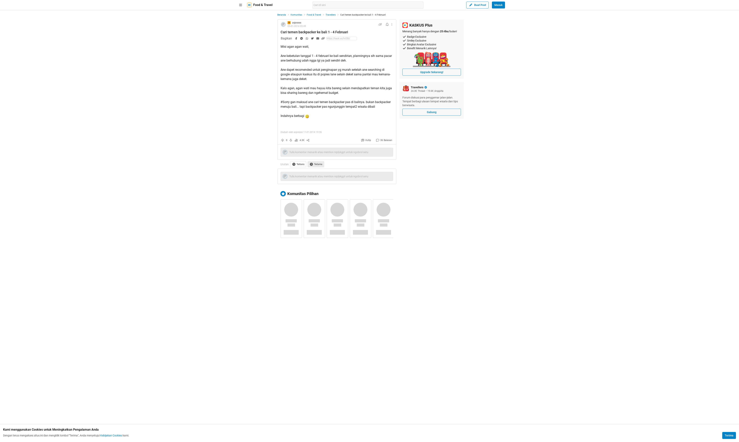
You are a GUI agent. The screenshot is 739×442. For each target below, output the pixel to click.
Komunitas (296, 14)
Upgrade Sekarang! (431, 72)
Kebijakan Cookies (111, 435)
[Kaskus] (249, 5)
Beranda (281, 14)
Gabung (431, 112)
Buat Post (480, 5)
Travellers (331, 14)
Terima (729, 435)
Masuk (498, 5)
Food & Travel (314, 14)
